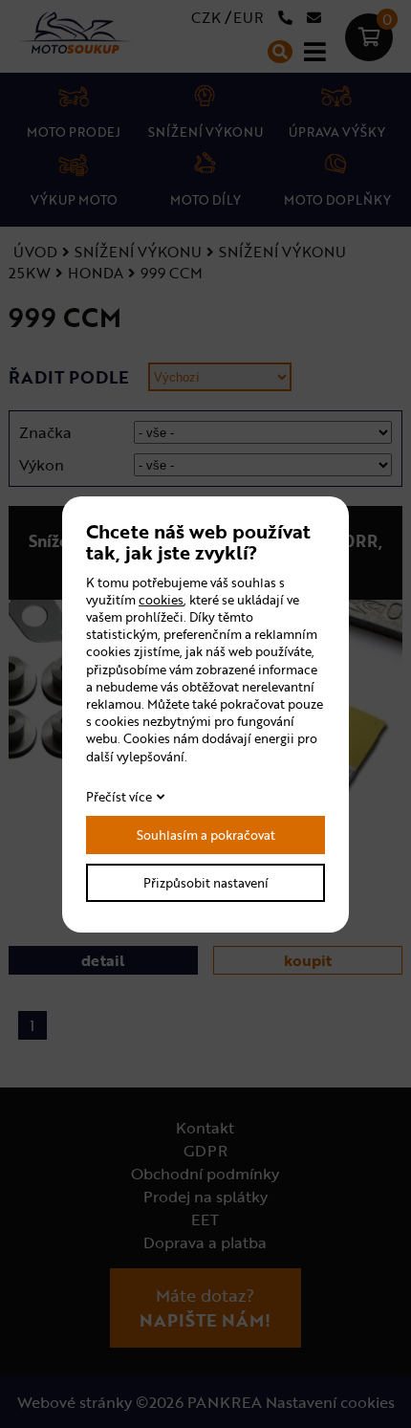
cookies (161, 599)
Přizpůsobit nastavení (206, 882)
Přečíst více (119, 796)
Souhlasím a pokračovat (206, 835)
